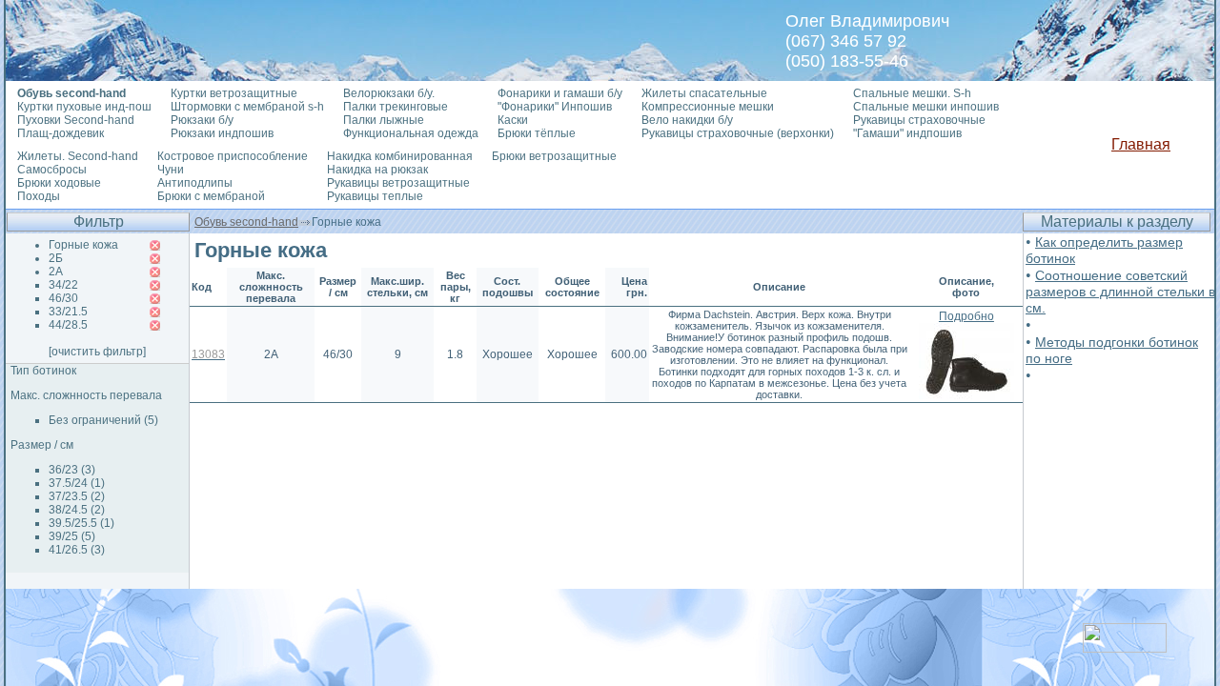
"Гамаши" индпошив (907, 133)
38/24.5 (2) (77, 509)
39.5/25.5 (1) (81, 523)
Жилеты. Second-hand (77, 156)
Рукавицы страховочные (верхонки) (737, 133)
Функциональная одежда (410, 133)
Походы (38, 196)
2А (56, 271)
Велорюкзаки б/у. (389, 93)
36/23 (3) (72, 469)
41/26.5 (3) (77, 549)
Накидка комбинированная (400, 156)
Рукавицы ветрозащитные (398, 183)
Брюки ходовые (59, 183)
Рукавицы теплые (375, 196)
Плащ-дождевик (60, 133)
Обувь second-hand (246, 222)
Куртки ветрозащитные (234, 93)
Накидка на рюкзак (377, 169)
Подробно (966, 316)
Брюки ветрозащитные (554, 156)
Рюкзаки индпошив (222, 133)
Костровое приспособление (232, 156)
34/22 (63, 285)
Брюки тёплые (537, 133)
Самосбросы (52, 169)
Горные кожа (83, 245)
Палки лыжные (383, 120)
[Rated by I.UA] (1125, 647)
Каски (513, 120)
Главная (1140, 144)
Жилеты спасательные (704, 93)
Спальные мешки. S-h (912, 93)
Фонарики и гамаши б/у (560, 93)
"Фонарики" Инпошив (555, 106)
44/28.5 (68, 325)
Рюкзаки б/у (202, 120)
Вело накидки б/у (687, 120)
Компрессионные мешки (707, 106)
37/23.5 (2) (77, 496)
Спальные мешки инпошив (926, 106)
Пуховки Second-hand (75, 120)
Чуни (170, 169)
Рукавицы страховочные (919, 120)
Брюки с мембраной (211, 196)
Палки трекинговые (395, 106)
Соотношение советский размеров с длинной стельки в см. (1120, 291)
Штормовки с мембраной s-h (247, 106)
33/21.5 (68, 311)
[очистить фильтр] (97, 351)
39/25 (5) (72, 536)
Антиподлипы (195, 183)
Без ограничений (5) (103, 420)
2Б (56, 258)
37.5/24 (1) (77, 483)
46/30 (63, 298)
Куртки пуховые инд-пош (84, 106)
